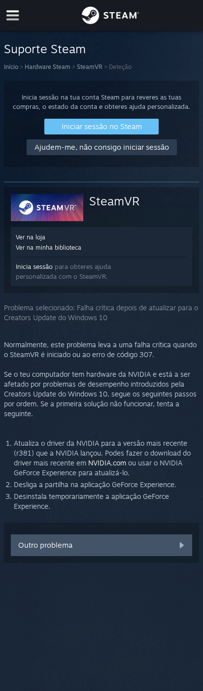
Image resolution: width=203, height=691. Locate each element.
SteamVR (89, 66)
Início (11, 66)
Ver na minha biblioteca (48, 247)
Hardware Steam (47, 66)
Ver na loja (30, 237)
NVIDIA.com (107, 463)
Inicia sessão (34, 266)
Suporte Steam (45, 48)
